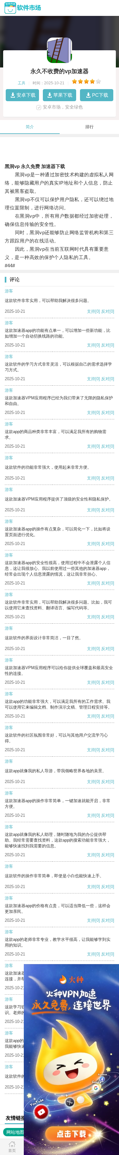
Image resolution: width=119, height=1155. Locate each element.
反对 (105, 311)
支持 (91, 311)
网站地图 (15, 1132)
